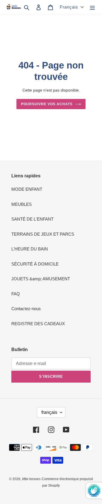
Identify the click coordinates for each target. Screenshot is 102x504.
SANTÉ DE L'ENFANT (32, 219)
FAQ (15, 293)
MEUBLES (21, 204)
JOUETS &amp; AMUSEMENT (40, 278)
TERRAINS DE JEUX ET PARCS (42, 234)
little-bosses (31, 479)
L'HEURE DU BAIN (29, 248)
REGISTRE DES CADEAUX (38, 323)
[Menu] (92, 7)
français (49, 412)
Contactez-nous (26, 308)
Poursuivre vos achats (46, 104)
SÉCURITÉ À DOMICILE (35, 264)
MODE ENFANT (26, 189)
